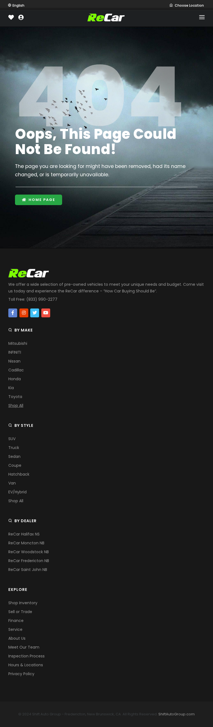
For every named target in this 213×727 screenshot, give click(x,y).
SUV (12, 439)
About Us (17, 638)
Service (15, 629)
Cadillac (16, 370)
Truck (13, 447)
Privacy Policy (21, 674)
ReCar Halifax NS (24, 534)
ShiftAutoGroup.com (176, 714)
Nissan (14, 361)
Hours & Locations (25, 665)
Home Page (42, 199)
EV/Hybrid (17, 492)
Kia (11, 388)
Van (12, 483)
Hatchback (18, 474)
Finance (16, 620)
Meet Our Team (23, 647)
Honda (14, 379)
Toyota (15, 396)
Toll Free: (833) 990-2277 (32, 299)
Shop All (15, 405)
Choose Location (189, 5)
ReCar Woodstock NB (28, 552)
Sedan (14, 456)
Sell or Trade (20, 611)
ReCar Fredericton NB (28, 560)
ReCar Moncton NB (26, 543)
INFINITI (14, 352)
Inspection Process (26, 656)
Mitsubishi (17, 343)
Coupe (14, 465)
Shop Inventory (22, 603)
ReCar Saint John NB (27, 569)
